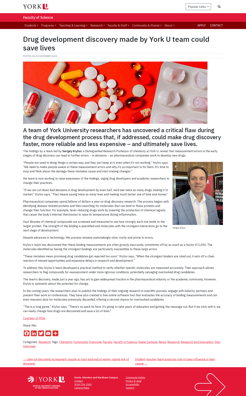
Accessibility (132, 384)
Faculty (107, 342)
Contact (216, 25)
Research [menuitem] (96, 25)
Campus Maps (81, 387)
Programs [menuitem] (47, 25)
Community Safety (135, 377)
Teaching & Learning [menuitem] (72, 25)
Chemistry (65, 342)
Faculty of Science (38, 17)
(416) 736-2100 (83, 384)
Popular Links (197, 6)
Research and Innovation (197, 342)
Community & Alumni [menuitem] (145, 25)
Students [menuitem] (30, 25)
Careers (130, 387)
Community (80, 342)
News (162, 342)
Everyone (95, 342)
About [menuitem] (168, 25)
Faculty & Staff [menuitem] (117, 25)
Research (45, 342)
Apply (201, 25)
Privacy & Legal (133, 380)
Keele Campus (147, 342)
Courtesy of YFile (34, 318)
